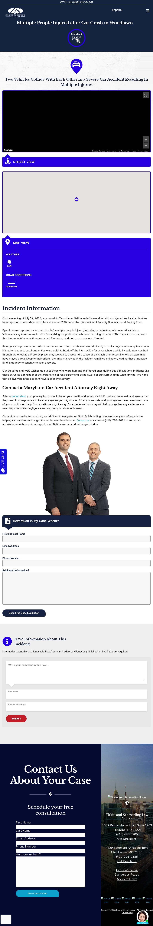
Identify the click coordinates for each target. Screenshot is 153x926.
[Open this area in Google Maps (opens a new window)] (8, 150)
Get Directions (127, 839)
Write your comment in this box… (28, 665)
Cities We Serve (127, 870)
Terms (134, 151)
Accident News (127, 879)
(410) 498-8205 (127, 834)
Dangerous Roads (127, 875)
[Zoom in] (146, 139)
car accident (19, 396)
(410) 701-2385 (127, 857)
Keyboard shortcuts (98, 151)
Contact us (82, 420)
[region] (76, 121)
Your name (13, 691)
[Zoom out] (146, 145)
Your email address (17, 704)
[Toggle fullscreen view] (146, 95)
